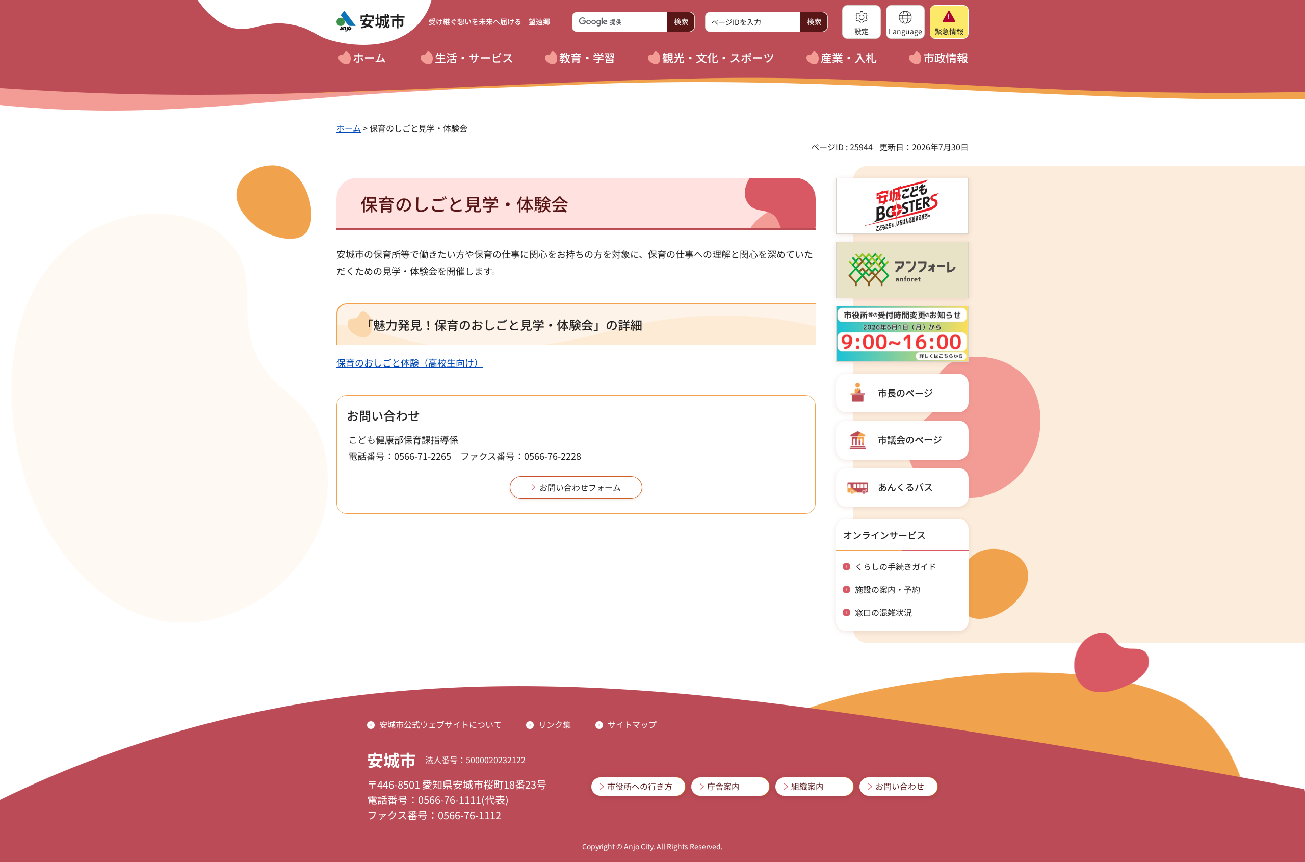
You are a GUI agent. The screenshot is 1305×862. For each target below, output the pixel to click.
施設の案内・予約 (887, 589)
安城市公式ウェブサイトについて (440, 724)
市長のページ (905, 392)
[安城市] (370, 21)
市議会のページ (910, 439)
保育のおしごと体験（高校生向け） (409, 362)
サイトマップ (632, 724)
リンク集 (554, 724)
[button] (861, 22)
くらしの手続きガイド (895, 566)
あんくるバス (905, 486)
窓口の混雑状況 (883, 612)
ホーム (348, 128)
